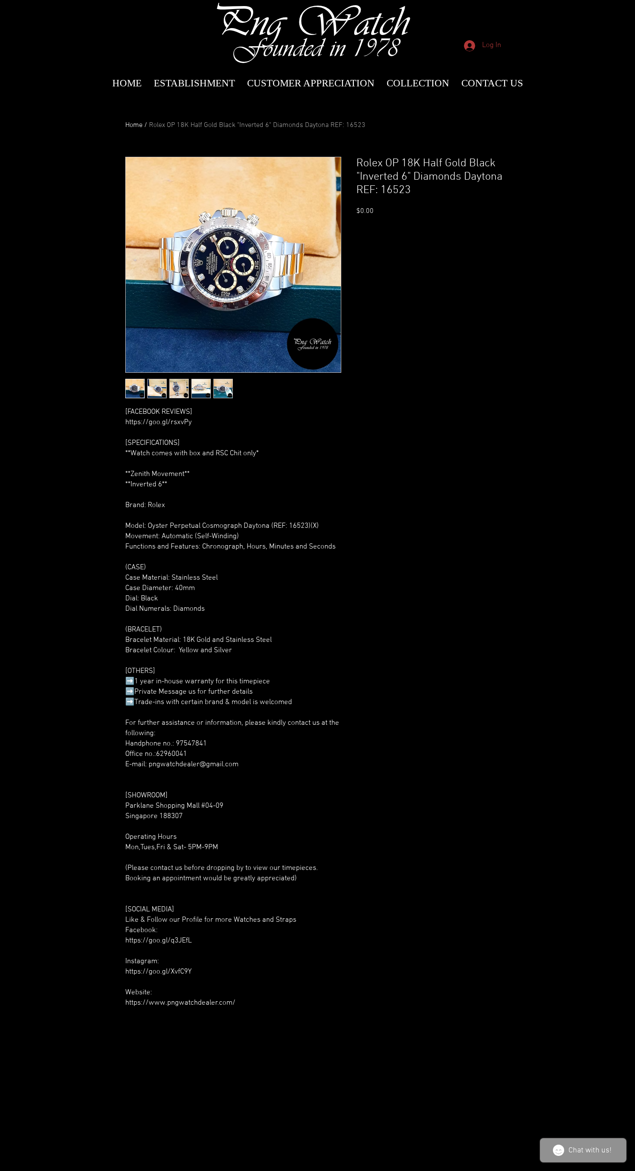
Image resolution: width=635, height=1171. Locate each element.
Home (134, 125)
